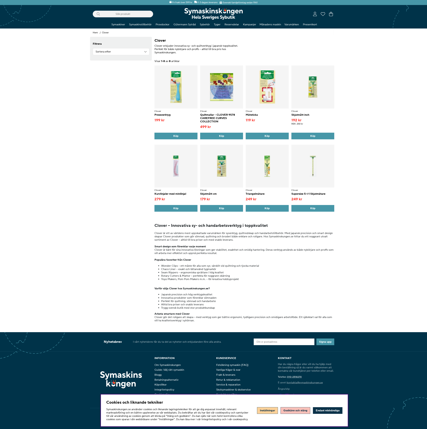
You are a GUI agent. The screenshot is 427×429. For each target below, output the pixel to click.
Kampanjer (249, 24)
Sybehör (205, 24)
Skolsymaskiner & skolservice (233, 389)
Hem (95, 32)
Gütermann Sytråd (184, 24)
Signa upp (325, 342)
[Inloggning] (315, 14)
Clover (105, 32)
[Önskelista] (322, 14)
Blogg (157, 374)
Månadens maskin (270, 24)
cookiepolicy (240, 419)
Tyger (217, 24)
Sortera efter (103, 51)
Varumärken (291, 24)
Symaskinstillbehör (140, 24)
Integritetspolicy (164, 389)
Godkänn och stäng (295, 410)
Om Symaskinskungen (167, 365)
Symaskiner (118, 24)
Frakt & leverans (225, 374)
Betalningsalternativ (166, 380)
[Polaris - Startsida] (213, 14)
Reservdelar (232, 24)
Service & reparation (228, 384)
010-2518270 (294, 377)
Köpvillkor (160, 384)
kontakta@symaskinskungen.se (305, 382)
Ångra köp (284, 388)
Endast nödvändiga (328, 410)
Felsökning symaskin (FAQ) (232, 365)
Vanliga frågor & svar (228, 370)
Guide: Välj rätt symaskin (169, 370)
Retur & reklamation (228, 380)
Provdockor (162, 24)
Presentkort (310, 24)
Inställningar (267, 410)
